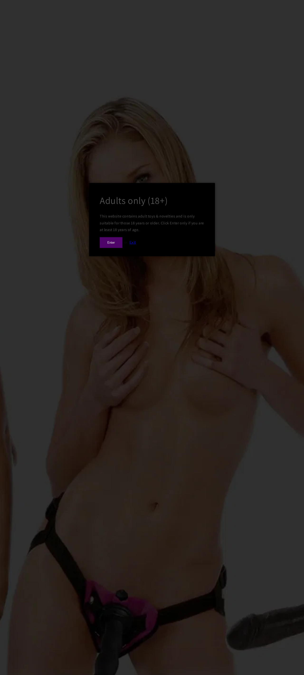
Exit (132, 242)
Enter (111, 242)
